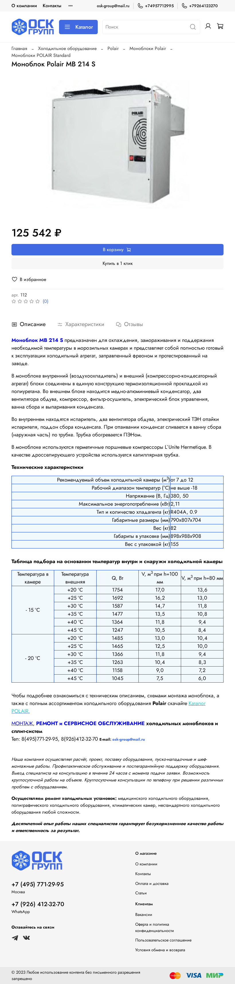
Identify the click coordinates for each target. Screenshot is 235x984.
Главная (19, 48)
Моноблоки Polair (148, 48)
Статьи (141, 893)
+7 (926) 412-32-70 (37, 904)
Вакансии (143, 914)
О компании (24, 5)
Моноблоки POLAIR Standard (40, 55)
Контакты (52, 5)
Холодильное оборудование (67, 48)
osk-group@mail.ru (113, 6)
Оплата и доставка (152, 883)
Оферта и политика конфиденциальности (154, 927)
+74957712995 (159, 6)
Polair (113, 48)
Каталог (84, 27)
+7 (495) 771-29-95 (37, 884)
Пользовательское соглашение (163, 940)
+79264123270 (203, 6)
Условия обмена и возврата (160, 950)
